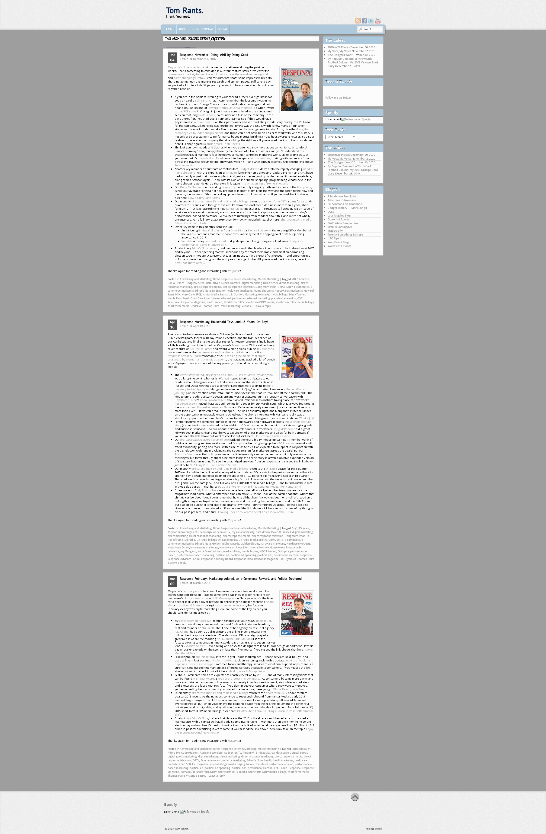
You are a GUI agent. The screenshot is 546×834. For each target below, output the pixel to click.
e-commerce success (232, 605)
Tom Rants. (184, 10)
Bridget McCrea (250, 169)
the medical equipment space (214, 74)
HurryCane (304, 187)
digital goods (300, 752)
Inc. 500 (186, 764)
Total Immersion (185, 165)
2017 (295, 279)
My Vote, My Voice (339, 51)
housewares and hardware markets (221, 352)
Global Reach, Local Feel (289, 689)
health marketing (283, 760)
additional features (191, 605)
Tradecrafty (335, 230)
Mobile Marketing (268, 279)
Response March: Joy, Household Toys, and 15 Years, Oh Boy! (224, 322)
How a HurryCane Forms (204, 198)
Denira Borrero (258, 230)
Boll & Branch (203, 100)
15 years (304, 528)
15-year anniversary (180, 532)
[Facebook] (364, 20)
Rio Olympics (288, 559)
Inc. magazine (200, 764)
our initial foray (205, 657)
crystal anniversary (243, 532)
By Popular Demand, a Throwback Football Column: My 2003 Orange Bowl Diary (353, 62)
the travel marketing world (252, 74)
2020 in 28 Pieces (339, 47)
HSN (290, 172)
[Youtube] (377, 20)
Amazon (231, 172)
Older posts (173, 788)
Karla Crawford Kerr (213, 400)
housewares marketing (289, 290)
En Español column (210, 230)
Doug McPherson (191, 187)
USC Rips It (334, 238)
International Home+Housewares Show (205, 407)
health (268, 760)
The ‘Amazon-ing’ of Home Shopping (264, 183)
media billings (279, 294)
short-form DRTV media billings (295, 302)
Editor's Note (203, 290)
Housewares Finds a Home (272, 436)
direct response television (238, 287)
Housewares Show (230, 547)
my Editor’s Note (197, 718)
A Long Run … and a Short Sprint (215, 465)
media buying (250, 551)
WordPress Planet (339, 246)
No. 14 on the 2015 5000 (235, 639)
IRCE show (189, 111)
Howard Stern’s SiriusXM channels (230, 108)
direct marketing (289, 283)
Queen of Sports (338, 219)
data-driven (213, 283)
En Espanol (218, 290)
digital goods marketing (182, 756)
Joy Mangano (265, 349)
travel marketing (231, 306)
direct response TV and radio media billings (220, 201)
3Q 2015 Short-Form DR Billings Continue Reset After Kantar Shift (259, 486)
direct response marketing (205, 536)
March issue (240, 345)
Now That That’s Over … (190, 263)
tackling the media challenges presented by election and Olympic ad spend (217, 357)
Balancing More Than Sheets (221, 144)
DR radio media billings (253, 540)
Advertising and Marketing (196, 279)
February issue (192, 591)
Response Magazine (193, 302)
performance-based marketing (251, 298)
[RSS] (358, 20)
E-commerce (301, 287)
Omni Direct (238, 230)
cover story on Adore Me (195, 621)
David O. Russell (281, 532)
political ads (264, 555)
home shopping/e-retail (189, 78)
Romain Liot (263, 621)
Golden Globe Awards (225, 543)
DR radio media (227, 540)
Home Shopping (264, 290)
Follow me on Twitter (338, 97)
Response (174, 302)
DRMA (281, 287)
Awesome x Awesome (342, 200)
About (183, 29)
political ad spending (243, 555)
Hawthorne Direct (186, 400)
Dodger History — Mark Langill (347, 208)
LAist (331, 212)
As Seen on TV (221, 532)
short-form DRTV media (259, 302)
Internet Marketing (245, 279)
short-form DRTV (277, 201)
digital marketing (251, 283)
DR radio (271, 469)
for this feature (260, 158)
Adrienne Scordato (211, 752)
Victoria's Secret (196, 775)
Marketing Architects (257, 294)
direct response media (207, 287)
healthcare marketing (240, 290)
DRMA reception (225, 598)
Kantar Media (235, 209)
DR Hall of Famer (201, 349)
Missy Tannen (297, 294)
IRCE (198, 294)
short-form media (178, 306)
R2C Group (182, 631)
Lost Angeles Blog (339, 215)
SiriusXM (196, 306)
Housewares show (196, 598)
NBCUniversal (285, 443)
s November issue (186, 67)
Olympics (238, 443)
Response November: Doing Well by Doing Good (214, 55)
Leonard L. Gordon (217, 241)
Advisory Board (184, 356)
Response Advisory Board (217, 559)
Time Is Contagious (340, 227)
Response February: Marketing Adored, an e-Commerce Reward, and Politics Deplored (241, 579)
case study (229, 187)
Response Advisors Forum (184, 559)
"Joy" (295, 528)
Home (170, 29)
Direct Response (223, 279)
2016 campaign (202, 532)
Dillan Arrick (270, 283)
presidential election (283, 298)
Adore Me (174, 752)
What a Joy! (306, 418)
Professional (202, 29)
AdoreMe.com (189, 752)
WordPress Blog (338, 242)
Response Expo (185, 403)
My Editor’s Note (207, 490)
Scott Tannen (207, 115)
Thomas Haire (210, 306)
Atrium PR (208, 628)
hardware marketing (273, 543)
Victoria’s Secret (194, 646)
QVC (303, 172)
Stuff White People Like (343, 223)
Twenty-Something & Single (345, 234)
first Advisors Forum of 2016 (205, 440)
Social (222, 29)
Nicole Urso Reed (211, 158)
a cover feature (204, 122)
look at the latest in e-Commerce (239, 678)
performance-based (218, 298)
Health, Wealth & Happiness (247, 671)
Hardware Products (299, 543)
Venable (187, 241)
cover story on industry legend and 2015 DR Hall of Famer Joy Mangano (226, 375)
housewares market (181, 74)
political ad (222, 555)
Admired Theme (374, 828)
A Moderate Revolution (342, 196)
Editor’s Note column (205, 248)
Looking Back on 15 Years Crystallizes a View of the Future (256, 512)
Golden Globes (250, 543)
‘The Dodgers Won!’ (340, 55)
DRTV (289, 287)
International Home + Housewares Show (267, 547)
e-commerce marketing (231, 760)
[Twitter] (371, 20)
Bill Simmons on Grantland (345, 204)
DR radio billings (207, 540)
